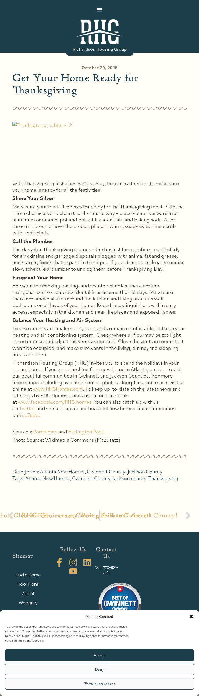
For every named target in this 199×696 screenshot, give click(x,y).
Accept (99, 655)
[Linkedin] (87, 562)
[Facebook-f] (59, 562)
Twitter (27, 408)
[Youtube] (73, 571)
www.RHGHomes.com (58, 388)
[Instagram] (73, 562)
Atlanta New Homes (62, 471)
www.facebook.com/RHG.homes (54, 401)
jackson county (129, 478)
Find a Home (28, 575)
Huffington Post (85, 431)
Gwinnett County (106, 471)
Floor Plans (28, 584)
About (28, 594)
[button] (191, 616)
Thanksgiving (163, 478)
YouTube (29, 414)
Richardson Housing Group (100, 49)
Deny (99, 669)
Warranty (28, 603)
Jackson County (145, 471)
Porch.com (45, 431)
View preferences (99, 683)
